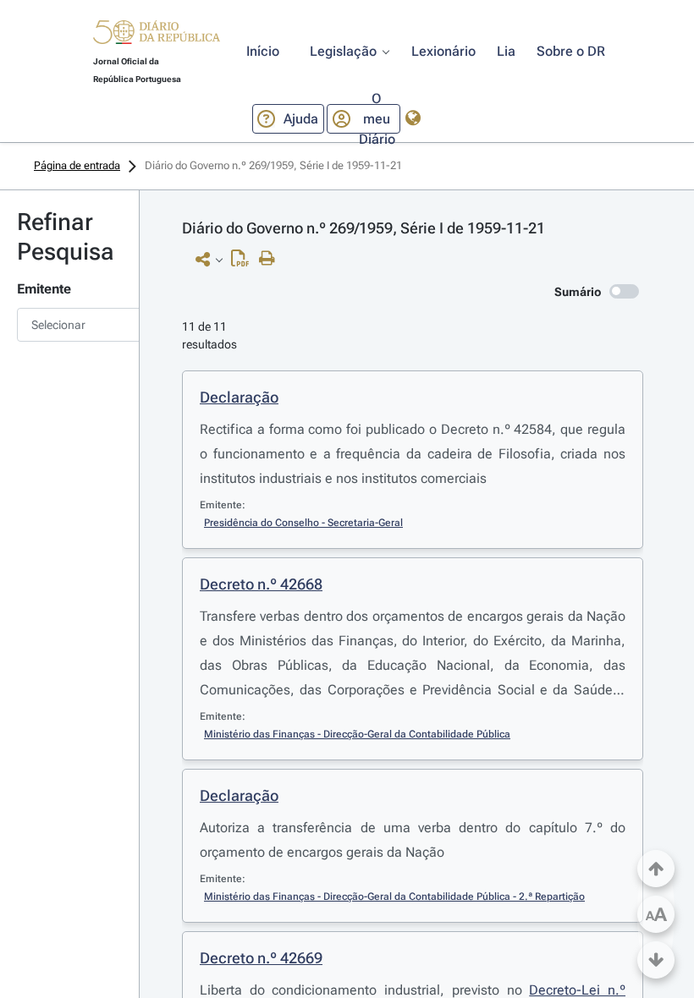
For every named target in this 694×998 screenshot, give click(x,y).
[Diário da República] (156, 36)
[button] (156, 34)
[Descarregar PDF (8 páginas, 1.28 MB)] (244, 262)
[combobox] (69, 325)
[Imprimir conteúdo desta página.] (271, 259)
